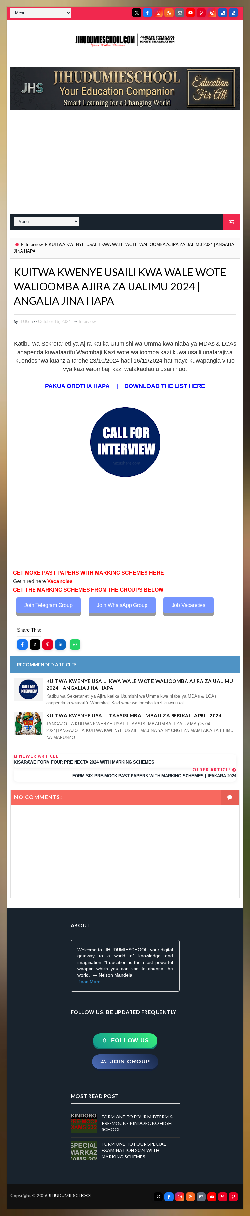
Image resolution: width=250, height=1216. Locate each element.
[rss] (169, 12)
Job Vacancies (188, 605)
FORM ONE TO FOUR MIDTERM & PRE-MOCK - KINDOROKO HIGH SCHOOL (137, 1123)
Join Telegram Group (48, 605)
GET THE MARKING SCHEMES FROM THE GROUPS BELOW (88, 590)
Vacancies (59, 581)
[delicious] (222, 12)
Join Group (130, 1061)
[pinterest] (201, 12)
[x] (136, 12)
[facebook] (147, 12)
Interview (34, 244)
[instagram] (158, 12)
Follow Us (130, 1040)
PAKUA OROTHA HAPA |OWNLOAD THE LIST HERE (125, 386)
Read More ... (91, 981)
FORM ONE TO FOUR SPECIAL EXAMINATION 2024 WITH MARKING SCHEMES (134, 1150)
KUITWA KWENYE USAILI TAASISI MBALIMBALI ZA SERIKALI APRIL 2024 (134, 715)
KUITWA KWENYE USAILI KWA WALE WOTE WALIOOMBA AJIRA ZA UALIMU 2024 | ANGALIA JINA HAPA (139, 684)
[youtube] (190, 12)
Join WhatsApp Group (122, 605)
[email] (179, 12)
